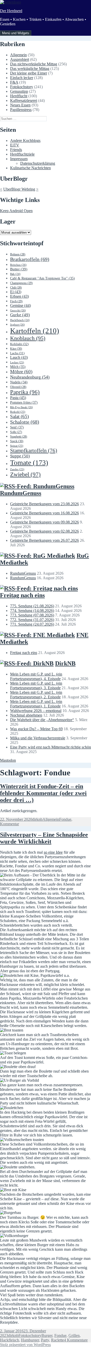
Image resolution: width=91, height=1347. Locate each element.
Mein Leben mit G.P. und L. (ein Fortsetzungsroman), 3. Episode (36, 685)
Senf (17, 427)
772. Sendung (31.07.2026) (32, 620)
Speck (16, 441)
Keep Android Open (16, 211)
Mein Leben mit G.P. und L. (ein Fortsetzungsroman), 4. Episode (36, 676)
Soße (16, 432)
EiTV (14, 145)
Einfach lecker (21, 78)
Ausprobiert (19, 59)
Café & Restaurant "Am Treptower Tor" (42, 278)
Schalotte (24, 422)
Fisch (16, 301)
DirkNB (65, 663)
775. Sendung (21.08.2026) (32, 606)
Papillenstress (21, 109)
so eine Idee (53, 852)
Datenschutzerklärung (37, 163)
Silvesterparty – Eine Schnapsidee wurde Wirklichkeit (44, 838)
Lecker (17, 362)
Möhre (21, 371)
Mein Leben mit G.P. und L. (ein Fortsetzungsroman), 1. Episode (36, 703)
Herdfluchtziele (22, 154)
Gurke (20, 314)
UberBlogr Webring (19, 189)
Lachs (17, 353)
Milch (18, 367)
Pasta (18, 398)
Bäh (15, 274)
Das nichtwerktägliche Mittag (33, 64)
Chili (16, 287)
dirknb (37, 819)
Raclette (57, 1340)
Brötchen (18, 264)
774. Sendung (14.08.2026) (32, 610)
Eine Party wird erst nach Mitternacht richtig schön (50, 747)
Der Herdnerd (11, 11)
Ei (15, 292)
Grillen (74, 1335)
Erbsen (19, 296)
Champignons (21, 283)
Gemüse (20, 305)
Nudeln (19, 382)
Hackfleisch (20, 320)
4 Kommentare (76, 1340)
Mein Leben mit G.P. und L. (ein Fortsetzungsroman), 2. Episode (36, 694)
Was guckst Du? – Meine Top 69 (36, 729)
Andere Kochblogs (25, 140)
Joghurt (17, 324)
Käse (16, 348)
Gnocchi (18, 310)
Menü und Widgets (15, 33)
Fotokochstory (21, 87)
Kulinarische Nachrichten (30, 168)
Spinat (16, 445)
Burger (46, 1335)
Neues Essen (20, 105)
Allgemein (18, 55)
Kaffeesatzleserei (23, 100)
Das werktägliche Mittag (29, 68)
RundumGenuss (20, 493)
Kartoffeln (34, 331)
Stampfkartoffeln (33, 450)
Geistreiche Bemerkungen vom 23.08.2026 (44, 504)
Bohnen (17, 254)
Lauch (19, 357)
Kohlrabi (19, 344)
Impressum (19, 159)
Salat (19, 416)
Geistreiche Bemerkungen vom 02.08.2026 (44, 531)
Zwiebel (25, 474)
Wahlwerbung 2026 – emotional (35, 710)
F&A (14, 82)
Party (45, 1340)
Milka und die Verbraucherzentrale (37, 738)
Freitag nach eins (22, 595)
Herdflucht (18, 96)
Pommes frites (24, 402)
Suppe (20, 456)
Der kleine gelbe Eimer (28, 73)
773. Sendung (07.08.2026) (32, 615)
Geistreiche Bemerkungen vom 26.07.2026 (44, 540)
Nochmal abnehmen (26, 715)
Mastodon (8, 760)
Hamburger (30, 1340)
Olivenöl (18, 387)
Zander (17, 469)
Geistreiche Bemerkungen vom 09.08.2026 (44, 522)
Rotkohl (17, 411)
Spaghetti (18, 436)
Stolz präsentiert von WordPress (25, 1344)
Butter (18, 269)
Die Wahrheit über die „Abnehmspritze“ (42, 720)
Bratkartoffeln (29, 259)
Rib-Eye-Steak (21, 407)
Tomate (29, 462)
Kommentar (9, 824)
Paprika (25, 392)
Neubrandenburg (30, 377)
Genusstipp (19, 91)
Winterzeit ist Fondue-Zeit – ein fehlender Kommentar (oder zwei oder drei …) (43, 793)
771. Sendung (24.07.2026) (32, 624)
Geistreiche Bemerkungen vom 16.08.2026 (44, 513)
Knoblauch (27, 338)
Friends (16, 149)
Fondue (65, 819)
